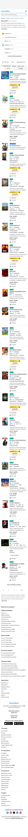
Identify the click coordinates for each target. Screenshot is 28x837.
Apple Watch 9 (4, 685)
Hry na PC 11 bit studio (6, 640)
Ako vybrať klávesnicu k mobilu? (8, 653)
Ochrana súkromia (5, 763)
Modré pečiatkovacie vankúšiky (8, 629)
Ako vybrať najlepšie (6, 650)
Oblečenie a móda (5, 697)
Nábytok (3, 695)
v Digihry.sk (12, 552)
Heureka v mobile (5, 755)
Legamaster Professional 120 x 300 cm (9, 668)
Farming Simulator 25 (15, 225)
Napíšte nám (14, 712)
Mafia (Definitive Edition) (15, 350)
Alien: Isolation (13, 541)
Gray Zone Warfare (14, 464)
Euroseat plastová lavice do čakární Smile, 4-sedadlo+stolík (14, 676)
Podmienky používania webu (16, 818)
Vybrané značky (5, 635)
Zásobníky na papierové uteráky (8, 621)
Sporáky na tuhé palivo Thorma (8, 631)
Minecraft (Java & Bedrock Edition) (18, 74)
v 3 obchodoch (13, 218)
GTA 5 (11, 181)
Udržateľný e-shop (5, 805)
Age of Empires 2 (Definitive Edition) (18, 374)
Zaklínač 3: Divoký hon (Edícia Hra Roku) (17, 123)
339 (22, 590)
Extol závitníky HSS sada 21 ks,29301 (9, 666)
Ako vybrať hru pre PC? (15, 145)
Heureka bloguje (4, 741)
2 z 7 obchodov (13, 264)
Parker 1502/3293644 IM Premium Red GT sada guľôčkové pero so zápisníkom (14, 670)
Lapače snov (4, 613)
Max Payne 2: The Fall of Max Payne (18, 440)
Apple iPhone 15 (4, 683)
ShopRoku (3, 797)
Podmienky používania (6, 735)
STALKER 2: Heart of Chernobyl (17, 155)
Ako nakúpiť (3, 753)
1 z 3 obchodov (13, 198)
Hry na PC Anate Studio (6, 642)
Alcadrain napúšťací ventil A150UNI (9, 674)
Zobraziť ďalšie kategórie (14, 56)
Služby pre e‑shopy (5, 777)
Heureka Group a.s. (16, 817)
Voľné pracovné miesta (6, 737)
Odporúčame (4, 680)
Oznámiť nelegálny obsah (6, 745)
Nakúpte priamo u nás (6, 759)
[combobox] (14, 14)
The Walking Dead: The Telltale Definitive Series (17, 564)
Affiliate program (4, 785)
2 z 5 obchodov (13, 115)
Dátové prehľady (5, 783)
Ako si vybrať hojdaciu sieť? (7, 655)
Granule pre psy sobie (6, 623)
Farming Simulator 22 (15, 205)
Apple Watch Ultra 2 (5, 687)
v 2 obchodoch (13, 138)
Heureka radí (4, 757)
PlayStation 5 (4, 689)
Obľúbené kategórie (6, 610)
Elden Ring (12, 396)
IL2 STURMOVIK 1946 (14, 523)
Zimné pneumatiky (5, 693)
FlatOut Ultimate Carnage (16, 309)
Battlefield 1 (13, 420)
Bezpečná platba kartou (6, 765)
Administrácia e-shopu (6, 773)
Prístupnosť (3, 747)
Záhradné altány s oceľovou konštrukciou (10, 625)
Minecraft (12, 330)
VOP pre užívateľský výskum (7, 767)
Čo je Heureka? (4, 731)
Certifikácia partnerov (6, 801)
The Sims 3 (12, 98)
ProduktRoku (4, 799)
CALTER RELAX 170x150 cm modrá (8, 664)
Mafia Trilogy (13, 271)
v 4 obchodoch (13, 239)
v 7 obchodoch (13, 284)
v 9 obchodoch (13, 388)
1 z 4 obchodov (13, 90)
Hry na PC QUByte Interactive (8, 646)
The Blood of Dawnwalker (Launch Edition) (18, 292)
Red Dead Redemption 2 (15, 247)
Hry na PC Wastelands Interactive (8, 644)
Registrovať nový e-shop (6, 775)
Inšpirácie (3, 803)
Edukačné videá (4, 787)
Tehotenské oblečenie (6, 617)
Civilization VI (13, 481)
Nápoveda (3, 789)
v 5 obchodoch (13, 302)
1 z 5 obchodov (13, 412)
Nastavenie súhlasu (5, 761)
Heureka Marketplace (6, 779)
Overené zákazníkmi (5, 795)
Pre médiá (3, 739)
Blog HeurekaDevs (5, 743)
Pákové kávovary (5, 619)
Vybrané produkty (6, 661)
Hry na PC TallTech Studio (7, 638)
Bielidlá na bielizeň (5, 615)
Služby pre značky (5, 781)
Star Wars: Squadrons (15, 503)
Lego (2, 691)
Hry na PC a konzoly (15, 18)
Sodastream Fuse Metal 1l (7, 672)
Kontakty (3, 733)
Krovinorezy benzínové (6, 627)
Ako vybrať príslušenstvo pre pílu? (8, 657)
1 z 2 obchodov (13, 173)
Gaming (8, 18)
